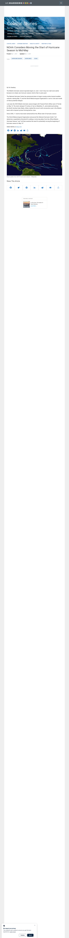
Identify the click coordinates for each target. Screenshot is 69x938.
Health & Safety (41, 31)
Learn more (13, 932)
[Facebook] (11, 187)
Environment (51, 28)
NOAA (35, 58)
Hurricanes (53, 31)
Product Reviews (26, 36)
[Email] (50, 187)
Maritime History (27, 34)
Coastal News (31, 28)
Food (31, 31)
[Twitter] (19, 187)
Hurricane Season (17, 58)
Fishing (24, 31)
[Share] (58, 187)
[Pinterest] (27, 187)
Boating (10, 28)
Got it (30, 935)
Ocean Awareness (42, 34)
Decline (23, 935)
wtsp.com (19, 127)
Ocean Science (12, 36)
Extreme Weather (13, 31)
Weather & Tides (46, 43)
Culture (41, 28)
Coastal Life (19, 28)
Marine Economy (13, 34)
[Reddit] (42, 187)
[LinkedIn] (34, 187)
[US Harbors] (19, 2)
